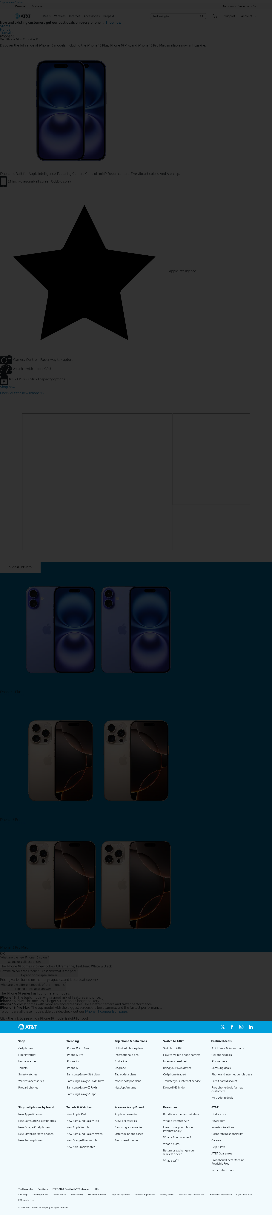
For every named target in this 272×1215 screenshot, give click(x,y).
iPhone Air (73, 1061)
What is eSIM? (171, 1144)
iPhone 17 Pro (75, 1055)
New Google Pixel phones (34, 1127)
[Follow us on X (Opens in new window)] (222, 1027)
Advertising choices (145, 1194)
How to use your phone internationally (178, 1129)
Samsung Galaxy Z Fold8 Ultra (85, 1081)
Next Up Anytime (125, 1087)
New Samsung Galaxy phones (37, 1121)
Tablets (22, 1068)
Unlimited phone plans (129, 1048)
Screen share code (223, 1170)
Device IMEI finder (174, 1087)
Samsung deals (221, 1068)
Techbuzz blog (25, 1189)
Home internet (27, 1061)
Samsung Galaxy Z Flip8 (81, 1094)
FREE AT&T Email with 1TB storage (71, 1189)
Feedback (43, 1189)
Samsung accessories (128, 1127)
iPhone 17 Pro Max (78, 1048)
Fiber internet (27, 1055)
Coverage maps (40, 1194)
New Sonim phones (30, 1140)
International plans (127, 1055)
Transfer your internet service (182, 1081)
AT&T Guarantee (221, 1153)
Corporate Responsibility (227, 1134)
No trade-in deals (222, 1097)
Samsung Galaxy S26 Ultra (83, 1074)
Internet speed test (175, 1061)
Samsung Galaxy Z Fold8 (82, 1087)
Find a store (218, 1114)
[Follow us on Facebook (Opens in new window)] (232, 1027)
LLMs (96, 1189)
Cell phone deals (221, 1055)
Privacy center (167, 1194)
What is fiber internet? (177, 1137)
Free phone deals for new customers (227, 1089)
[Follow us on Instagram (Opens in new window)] (241, 1027)
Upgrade (120, 1068)
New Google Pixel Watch (82, 1140)
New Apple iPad (76, 1114)
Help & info (218, 1147)
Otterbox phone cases (129, 1134)
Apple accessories (126, 1114)
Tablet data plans (125, 1074)
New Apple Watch (78, 1127)
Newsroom (218, 1121)
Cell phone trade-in (175, 1074)
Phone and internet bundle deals (231, 1074)
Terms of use (59, 1194)
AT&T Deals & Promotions (227, 1048)
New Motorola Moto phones (35, 1134)
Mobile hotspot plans (128, 1081)
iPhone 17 (72, 1068)
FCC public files (26, 1200)
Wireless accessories (31, 1081)
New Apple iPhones (30, 1114)
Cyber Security (244, 1194)
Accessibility (76, 1194)
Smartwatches (27, 1074)
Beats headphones (126, 1140)
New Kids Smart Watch (81, 1147)
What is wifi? (171, 1160)
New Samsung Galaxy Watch (85, 1134)
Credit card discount (224, 1081)
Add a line (121, 1061)
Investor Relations (222, 1127)
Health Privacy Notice (221, 1194)
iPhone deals (219, 1061)
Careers (216, 1140)
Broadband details (97, 1194)
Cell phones (25, 1048)
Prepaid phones (28, 1087)
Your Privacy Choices (189, 1194)
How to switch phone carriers (181, 1055)
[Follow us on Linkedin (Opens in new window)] (251, 1027)
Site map (22, 1194)
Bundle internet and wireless (181, 1114)
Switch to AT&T (173, 1048)
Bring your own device (177, 1068)
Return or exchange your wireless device (179, 1152)
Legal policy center (120, 1194)
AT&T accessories (126, 1121)
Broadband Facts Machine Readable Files (227, 1161)
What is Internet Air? (176, 1121)
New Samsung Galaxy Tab (83, 1121)
